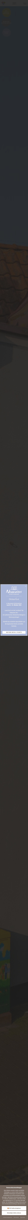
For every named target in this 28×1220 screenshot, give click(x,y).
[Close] (25, 586)
